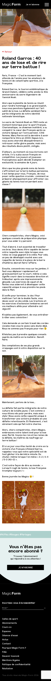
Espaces (6, 631)
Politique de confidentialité (16, 664)
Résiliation (7, 668)
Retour (7, 51)
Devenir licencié (10, 656)
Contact (6, 643)
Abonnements (9, 623)
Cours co (6, 627)
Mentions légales (11, 660)
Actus (5, 639)
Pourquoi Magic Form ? (14, 647)
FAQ (4, 652)
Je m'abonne (32, 4)
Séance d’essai (10, 635)
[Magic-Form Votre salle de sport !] (11, 4)
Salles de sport (10, 618)
